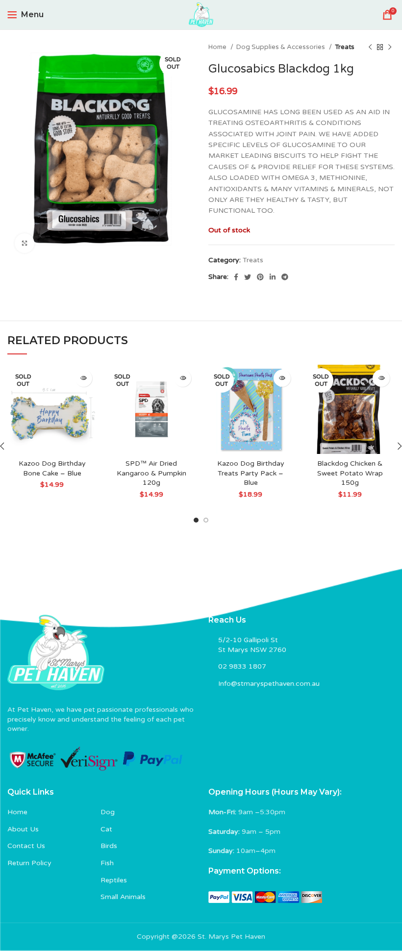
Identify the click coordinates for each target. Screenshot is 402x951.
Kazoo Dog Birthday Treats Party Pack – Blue (250, 473)
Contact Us (26, 846)
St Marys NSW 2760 (252, 650)
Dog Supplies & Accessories (281, 47)
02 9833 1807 (242, 666)
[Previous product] (370, 47)
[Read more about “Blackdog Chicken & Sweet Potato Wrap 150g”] (381, 378)
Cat (106, 829)
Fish (107, 863)
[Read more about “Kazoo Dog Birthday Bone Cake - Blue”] (83, 378)
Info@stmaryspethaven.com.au (269, 683)
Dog (107, 812)
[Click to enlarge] (24, 243)
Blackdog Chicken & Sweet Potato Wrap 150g (350, 473)
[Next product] (390, 47)
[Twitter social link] (247, 277)
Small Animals (123, 897)
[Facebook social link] (236, 277)
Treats (344, 47)
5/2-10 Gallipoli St (248, 640)
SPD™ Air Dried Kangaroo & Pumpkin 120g (151, 473)
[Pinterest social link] (260, 277)
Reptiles (113, 880)
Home (218, 47)
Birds (108, 846)
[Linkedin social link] (272, 277)
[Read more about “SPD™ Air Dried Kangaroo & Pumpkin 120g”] (182, 378)
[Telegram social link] (284, 277)
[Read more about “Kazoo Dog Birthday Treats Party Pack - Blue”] (282, 378)
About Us (23, 829)
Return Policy (29, 863)
